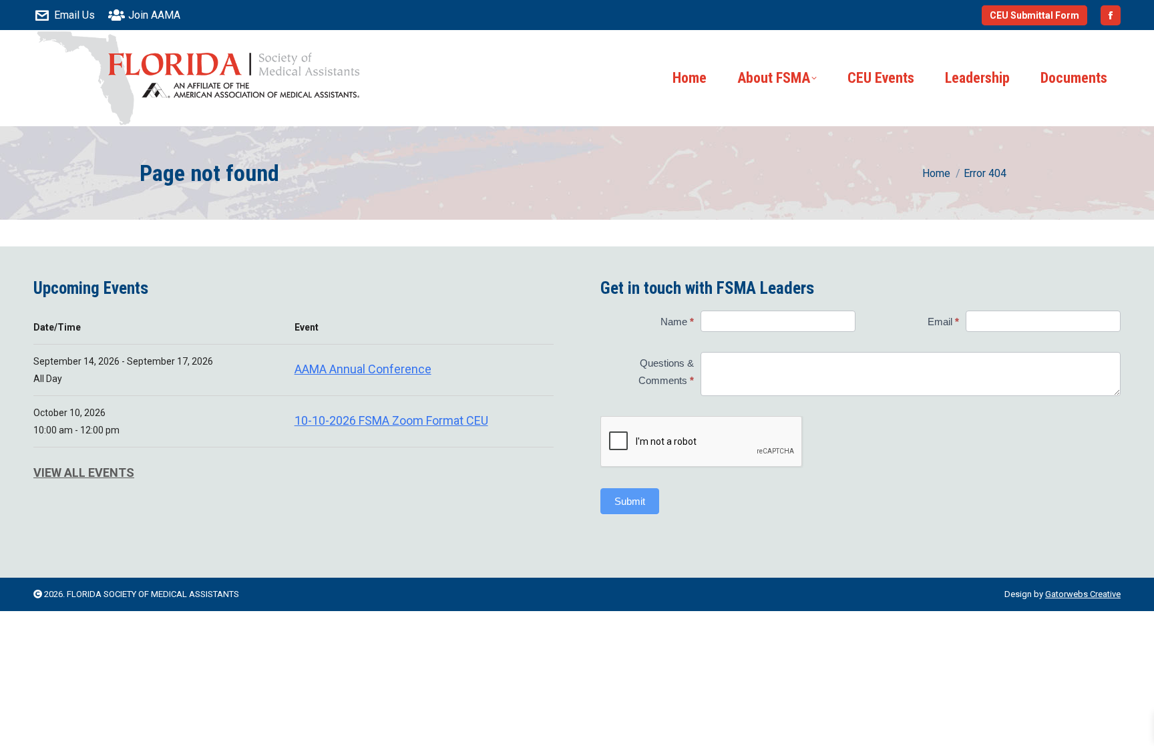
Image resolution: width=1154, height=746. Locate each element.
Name (677, 321)
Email (943, 321)
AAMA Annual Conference (363, 369)
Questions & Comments (666, 371)
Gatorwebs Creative (1083, 594)
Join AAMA (154, 15)
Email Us (74, 15)
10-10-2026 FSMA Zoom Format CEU (391, 420)
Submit (629, 501)
